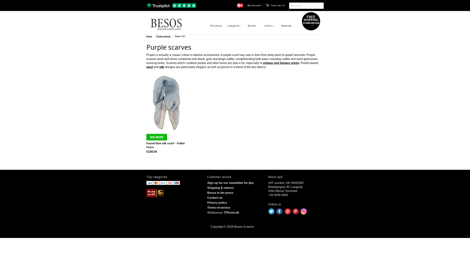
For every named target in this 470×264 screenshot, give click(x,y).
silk (161, 67)
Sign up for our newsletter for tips (230, 182)
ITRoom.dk (231, 212)
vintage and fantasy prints (281, 63)
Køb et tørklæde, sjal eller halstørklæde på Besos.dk (240, 5)
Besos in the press (220, 192)
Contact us (215, 197)
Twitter (271, 211)
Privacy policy (217, 202)
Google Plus (287, 211)
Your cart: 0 (278, 5)
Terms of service (218, 207)
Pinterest (295, 211)
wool (149, 67)
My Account (254, 5)
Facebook (279, 211)
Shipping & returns (220, 187)
